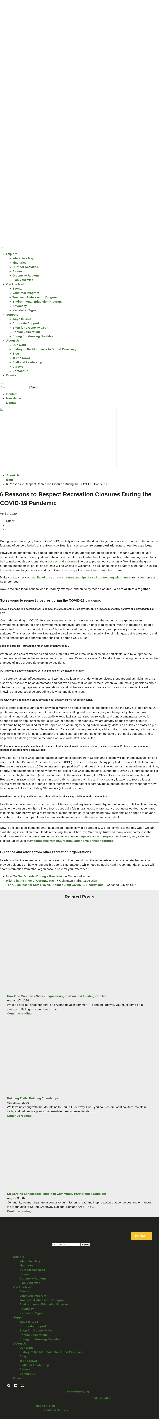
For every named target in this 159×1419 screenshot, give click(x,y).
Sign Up (85, 1244)
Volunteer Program (25, 293)
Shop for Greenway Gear (30, 327)
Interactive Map (23, 258)
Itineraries (19, 262)
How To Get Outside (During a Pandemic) (35, 876)
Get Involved (15, 284)
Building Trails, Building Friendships (33, 1098)
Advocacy (19, 306)
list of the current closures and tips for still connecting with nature (84, 577)
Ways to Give (21, 319)
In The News (21, 358)
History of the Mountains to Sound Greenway (44, 349)
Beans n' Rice (46, 1405)
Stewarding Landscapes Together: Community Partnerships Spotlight (56, 1193)
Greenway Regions (26, 275)
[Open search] (1, 383)
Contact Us (20, 371)
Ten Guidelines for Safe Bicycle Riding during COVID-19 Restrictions (55, 884)
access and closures (62, 561)
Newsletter (13, 398)
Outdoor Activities (25, 267)
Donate (11, 375)
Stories (17, 271)
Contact (11, 394)
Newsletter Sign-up (25, 310)
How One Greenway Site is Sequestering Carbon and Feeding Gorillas (56, 996)
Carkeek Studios (56, 1410)
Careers (18, 366)
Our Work (19, 344)
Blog (15, 353)
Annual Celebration (26, 331)
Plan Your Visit (22, 279)
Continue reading (19, 1013)
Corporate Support (25, 323)
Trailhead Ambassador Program (35, 297)
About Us (13, 340)
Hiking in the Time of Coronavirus (30, 880)
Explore (11, 254)
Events (17, 288)
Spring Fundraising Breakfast (33, 336)
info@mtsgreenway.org (78, 1392)
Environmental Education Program (37, 301)
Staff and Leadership (27, 362)
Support (12, 314)
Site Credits (102, 1398)
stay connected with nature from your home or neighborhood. (70, 840)
